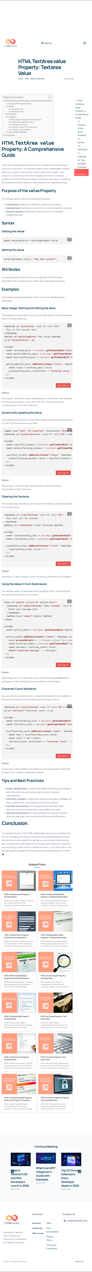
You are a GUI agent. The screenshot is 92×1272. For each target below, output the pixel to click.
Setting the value (18, 112)
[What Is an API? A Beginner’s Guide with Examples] (12, 1158)
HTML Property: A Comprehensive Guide (82, 109)
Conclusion (10, 135)
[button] (12, 1173)
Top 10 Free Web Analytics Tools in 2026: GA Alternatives (62, 1173)
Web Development (38, 79)
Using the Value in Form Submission (24, 127)
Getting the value (17, 109)
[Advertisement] (46, 17)
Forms (20, 79)
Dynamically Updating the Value (23, 122)
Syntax (11, 106)
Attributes (12, 114)
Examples (12, 117)
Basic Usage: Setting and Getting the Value (26, 120)
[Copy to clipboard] (69, 239)
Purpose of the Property (82, 130)
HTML (27, 79)
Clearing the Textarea (19, 125)
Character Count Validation (21, 130)
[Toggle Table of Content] (49, 97)
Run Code (62, 385)
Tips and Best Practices (18, 132)
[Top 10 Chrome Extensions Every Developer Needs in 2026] (37, 1159)
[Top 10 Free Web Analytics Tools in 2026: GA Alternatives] (63, 1158)
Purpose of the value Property (19, 103)
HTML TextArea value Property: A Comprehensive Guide (27, 100)
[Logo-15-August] (10, 37)
